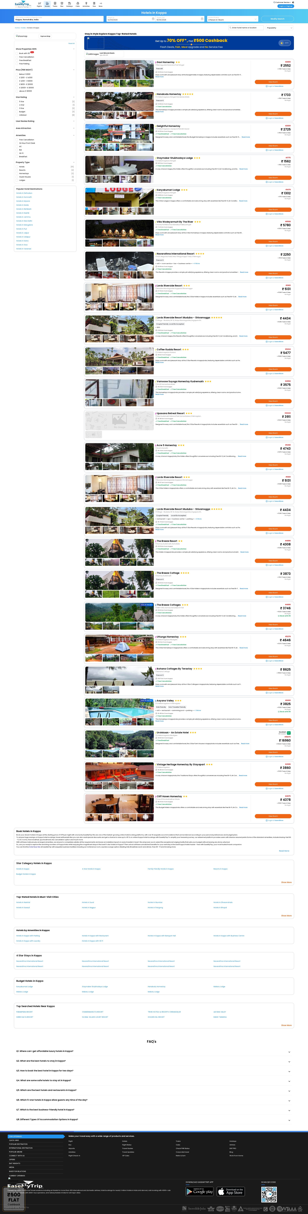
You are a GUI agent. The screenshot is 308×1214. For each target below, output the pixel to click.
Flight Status (126, 1145)
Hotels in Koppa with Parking (28, 936)
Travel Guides (127, 1148)
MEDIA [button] (11, 1167)
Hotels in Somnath (24, 197)
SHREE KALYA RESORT (24, 1017)
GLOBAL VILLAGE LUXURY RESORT (95, 1017)
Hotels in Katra (22, 241)
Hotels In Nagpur (89, 907)
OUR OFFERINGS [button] (15, 1136)
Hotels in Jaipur (22, 233)
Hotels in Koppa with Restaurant (95, 936)
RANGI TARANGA (220, 1017)
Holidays (233, 1141)
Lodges (46, 180)
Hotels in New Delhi (24, 221)
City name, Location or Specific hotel (29, 17)
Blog (231, 1152)
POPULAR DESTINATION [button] (18, 1144)
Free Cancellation (27, 57)
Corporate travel (182, 1152)
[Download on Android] (200, 1195)
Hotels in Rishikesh (23, 209)
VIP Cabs (125, 1155)
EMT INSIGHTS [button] (14, 1163)
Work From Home (236, 1155)
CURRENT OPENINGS (17, 1175)
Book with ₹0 (26, 53)
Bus (70, 1145)
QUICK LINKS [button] (14, 1140)
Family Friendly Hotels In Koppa (160, 869)
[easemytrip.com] (23, 7)
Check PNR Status (182, 1148)
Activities (72, 1152)
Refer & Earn (181, 1155)
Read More (284, 850)
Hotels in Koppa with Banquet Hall (162, 936)
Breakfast (23, 157)
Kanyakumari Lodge (24, 986)
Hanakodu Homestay (156, 986)
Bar (20, 150)
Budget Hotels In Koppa (26, 874)
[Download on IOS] (231, 1195)
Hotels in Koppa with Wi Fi (92, 941)
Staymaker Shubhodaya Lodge (95, 986)
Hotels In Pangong (155, 907)
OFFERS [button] (12, 1159)
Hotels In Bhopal (220, 907)
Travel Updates (128, 1152)
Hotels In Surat (88, 902)
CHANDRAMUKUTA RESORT (92, 1012)
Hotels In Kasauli (23, 907)
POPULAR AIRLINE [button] (15, 1152)
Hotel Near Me (34, 847)
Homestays (46, 173)
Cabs (178, 1145)
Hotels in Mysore (23, 201)
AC (20, 146)
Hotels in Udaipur (23, 237)
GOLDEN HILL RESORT (156, 1017)
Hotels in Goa (21, 245)
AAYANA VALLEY (220, 1012)
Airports (72, 1148)
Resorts (46, 170)
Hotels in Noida (22, 205)
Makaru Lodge (219, 986)
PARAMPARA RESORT (24, 1012)
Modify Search (277, 19)
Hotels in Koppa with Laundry (28, 941)
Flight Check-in (74, 1155)
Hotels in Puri (21, 229)
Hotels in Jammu (23, 217)
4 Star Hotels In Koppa (91, 869)
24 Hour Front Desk (27, 143)
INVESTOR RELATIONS (17, 1171)
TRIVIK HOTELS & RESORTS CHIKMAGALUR (164, 1012)
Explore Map (45, 36)
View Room (273, 82)
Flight (71, 1141)
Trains (178, 1141)
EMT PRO (233, 1148)
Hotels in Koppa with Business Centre (229, 936)
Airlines (232, 1145)
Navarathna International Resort (29, 961)
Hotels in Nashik (22, 213)
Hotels (46, 167)
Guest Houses (46, 177)
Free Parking (24, 64)
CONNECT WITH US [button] (17, 1155)
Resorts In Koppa (220, 869)
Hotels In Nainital (23, 902)
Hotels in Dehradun (24, 193)
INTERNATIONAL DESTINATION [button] (20, 1148)
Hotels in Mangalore (24, 225)
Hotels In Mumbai (155, 902)
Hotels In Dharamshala (223, 902)
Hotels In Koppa (22, 869)
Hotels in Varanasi (23, 249)
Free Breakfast (25, 60)
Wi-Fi (21, 153)
